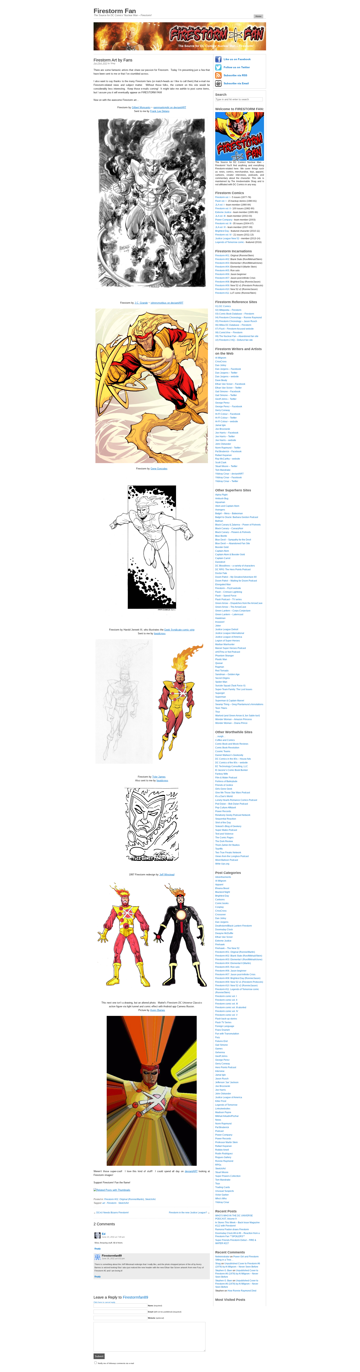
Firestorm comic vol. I (226, 996)
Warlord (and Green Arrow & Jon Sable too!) (237, 715)
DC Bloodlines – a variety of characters (235, 565)
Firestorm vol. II (223, 208)
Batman (219, 521)
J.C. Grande (141, 302)
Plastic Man (221, 659)
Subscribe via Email (236, 83)
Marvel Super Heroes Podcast (230, 648)
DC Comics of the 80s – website (231, 762)
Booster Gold (222, 547)
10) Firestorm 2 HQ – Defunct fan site (234, 340)
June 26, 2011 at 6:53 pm (113, 1258)
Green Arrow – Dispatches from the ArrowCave (238, 603)
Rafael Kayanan (223, 455)
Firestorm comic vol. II (226, 1000)
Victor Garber (222, 1194)
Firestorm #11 (222, 293)
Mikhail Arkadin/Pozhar (227, 1116)
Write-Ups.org (222, 863)
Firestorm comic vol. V (226, 1015)
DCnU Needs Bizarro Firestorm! (112, 1212)
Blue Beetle (221, 536)
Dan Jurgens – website (227, 376)
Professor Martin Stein (226, 1142)
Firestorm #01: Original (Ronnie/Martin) (124, 1199)
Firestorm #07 (222, 278)
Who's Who (221, 1198)
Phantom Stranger (224, 655)
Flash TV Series (223, 1022)
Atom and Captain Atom (227, 506)
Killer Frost (220, 1101)
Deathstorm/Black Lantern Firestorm (233, 925)
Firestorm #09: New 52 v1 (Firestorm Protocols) (239, 982)
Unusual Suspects (224, 1191)
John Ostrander (223, 444)
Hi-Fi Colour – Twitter (226, 417)
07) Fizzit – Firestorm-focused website (234, 328)
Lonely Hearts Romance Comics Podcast (236, 800)
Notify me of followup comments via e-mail (116, 1363)
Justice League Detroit (226, 629)
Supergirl (220, 693)
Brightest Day (222, 231)
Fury (217, 1037)
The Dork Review (224, 841)
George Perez (222, 402)
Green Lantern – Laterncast (229, 614)
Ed (103, 1233)
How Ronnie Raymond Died (242, 1290)
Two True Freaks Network (228, 852)
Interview (219, 1071)
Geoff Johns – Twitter (225, 399)
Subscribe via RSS (235, 75)
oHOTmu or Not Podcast (227, 652)
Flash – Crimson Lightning (228, 592)
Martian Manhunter (225, 644)
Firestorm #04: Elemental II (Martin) (233, 963)
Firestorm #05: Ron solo (227, 967)
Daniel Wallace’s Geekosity (229, 755)
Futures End (221, 1041)
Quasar (219, 663)
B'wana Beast (222, 888)
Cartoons (220, 899)
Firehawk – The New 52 (227, 948)
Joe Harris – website (225, 440)
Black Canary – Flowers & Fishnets (233, 532)
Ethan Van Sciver (224, 937)
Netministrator (222, 1256)
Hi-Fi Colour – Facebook (227, 414)
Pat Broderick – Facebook (228, 451)
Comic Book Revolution (227, 747)
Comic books (222, 903)
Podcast (219, 1131)
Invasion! (219, 622)
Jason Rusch (222, 1078)
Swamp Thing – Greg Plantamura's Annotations (239, 704)
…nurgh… (220, 736)
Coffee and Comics (225, 740)
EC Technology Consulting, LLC (231, 766)
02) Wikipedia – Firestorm (228, 310)
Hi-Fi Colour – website (226, 421)
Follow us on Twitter (237, 67)
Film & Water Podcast (226, 777)
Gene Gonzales (159, 468)
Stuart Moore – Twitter (226, 466)
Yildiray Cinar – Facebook (228, 477)
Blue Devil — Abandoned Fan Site (232, 543)
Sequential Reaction (225, 819)
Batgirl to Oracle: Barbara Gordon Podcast (236, 517)
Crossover (220, 914)
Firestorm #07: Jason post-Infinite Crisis (235, 974)
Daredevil (220, 562)
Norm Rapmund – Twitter (228, 447)
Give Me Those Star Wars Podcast (232, 792)
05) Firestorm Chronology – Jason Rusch (236, 321)
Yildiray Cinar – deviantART (229, 473)
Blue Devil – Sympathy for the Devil (233, 539)
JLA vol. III (220, 216)
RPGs (218, 1165)
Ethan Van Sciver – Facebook (230, 384)
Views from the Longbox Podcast (232, 856)
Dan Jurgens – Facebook (228, 369)
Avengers (220, 509)
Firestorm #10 (222, 289)
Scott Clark (220, 462)
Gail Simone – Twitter (226, 395)
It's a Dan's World (224, 796)
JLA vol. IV (220, 227)
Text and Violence (224, 833)
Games (219, 1048)
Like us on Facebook (237, 59)
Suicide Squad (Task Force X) (230, 685)
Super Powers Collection (228, 1176)
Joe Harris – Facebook (226, 432)
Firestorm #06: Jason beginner (230, 970)
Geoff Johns (221, 1056)
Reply (97, 1248)
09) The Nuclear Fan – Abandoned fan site (236, 336)
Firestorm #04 (222, 266)
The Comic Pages (224, 837)
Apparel (219, 884)
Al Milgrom (220, 357)
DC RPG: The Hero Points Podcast (232, 569)
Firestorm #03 (222, 263)
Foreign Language (224, 1026)
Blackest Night (222, 892)
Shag (112, 63)
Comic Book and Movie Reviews (231, 744)
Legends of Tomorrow (226, 1105)
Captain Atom (222, 551)
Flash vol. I (220, 201)
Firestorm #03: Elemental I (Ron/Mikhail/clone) (238, 959)
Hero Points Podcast (225, 1067)
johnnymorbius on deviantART (167, 302)
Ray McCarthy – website (227, 458)
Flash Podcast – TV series (228, 599)
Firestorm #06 (222, 274)
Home (258, 16)
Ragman (219, 667)
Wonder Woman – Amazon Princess (233, 719)
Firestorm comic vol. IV (226, 1011)
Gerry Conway (222, 410)
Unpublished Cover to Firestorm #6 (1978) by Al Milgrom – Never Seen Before (236, 1273)
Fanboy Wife (221, 774)
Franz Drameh (222, 1030)
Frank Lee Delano (159, 111)
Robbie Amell (222, 1150)
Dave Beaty (221, 380)
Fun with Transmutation (227, 1033)
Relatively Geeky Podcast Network (232, 815)
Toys (217, 1183)
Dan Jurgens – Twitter (226, 372)
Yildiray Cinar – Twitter (226, 481)
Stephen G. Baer (223, 1270)
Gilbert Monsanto (141, 107)
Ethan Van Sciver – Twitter (228, 387)
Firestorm (111, 1203)
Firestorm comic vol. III (226, 1003)
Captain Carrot (222, 558)
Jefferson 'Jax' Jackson (226, 1082)
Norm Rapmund (223, 1123)
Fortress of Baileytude (226, 781)
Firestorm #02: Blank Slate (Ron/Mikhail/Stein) (238, 955)
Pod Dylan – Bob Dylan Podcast (231, 804)
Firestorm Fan (115, 10)
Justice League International (229, 633)
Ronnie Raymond (224, 1161)
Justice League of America (228, 637)
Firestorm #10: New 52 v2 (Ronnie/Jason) (236, 985)
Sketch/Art (150, 1199)
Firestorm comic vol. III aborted (230, 1007)
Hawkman (220, 618)
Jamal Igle (220, 425)
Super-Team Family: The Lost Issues (233, 689)
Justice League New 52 (227, 238)
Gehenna (220, 1052)
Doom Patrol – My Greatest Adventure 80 (236, 577)
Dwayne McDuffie (224, 933)
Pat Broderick (222, 1127)
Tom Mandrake (222, 470)
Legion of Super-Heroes (227, 640)
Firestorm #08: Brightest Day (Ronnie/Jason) (237, 978)
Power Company (223, 219)
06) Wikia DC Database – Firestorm (233, 325)
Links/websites (222, 1108)
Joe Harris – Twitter (225, 436)
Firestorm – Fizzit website (228, 588)
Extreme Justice (223, 212)
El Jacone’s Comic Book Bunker (231, 770)
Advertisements (223, 877)
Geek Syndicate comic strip (179, 629)
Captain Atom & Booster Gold (230, 554)
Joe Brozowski (222, 429)
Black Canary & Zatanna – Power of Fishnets (238, 524)
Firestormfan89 (135, 1297)
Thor (217, 712)
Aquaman (220, 502)
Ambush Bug (221, 498)
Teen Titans (221, 708)
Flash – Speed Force (225, 595)
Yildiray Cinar (222, 1202)
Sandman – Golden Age (227, 674)
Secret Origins (222, 678)
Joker (218, 625)
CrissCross (220, 361)
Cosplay (219, 907)
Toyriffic (219, 848)
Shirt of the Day (223, 822)
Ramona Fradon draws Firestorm (232, 1229)
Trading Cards (222, 1187)
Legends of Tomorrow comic (229, 242)
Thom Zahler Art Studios (227, 845)
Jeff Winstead (166, 874)
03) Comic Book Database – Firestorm (234, 313)
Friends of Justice (224, 785)
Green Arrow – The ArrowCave (230, 607)
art (103, 1203)
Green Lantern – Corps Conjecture (232, 610)
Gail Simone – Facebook (227, 391)
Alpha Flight (221, 494)
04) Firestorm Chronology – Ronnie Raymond (238, 317)
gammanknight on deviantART (169, 107)
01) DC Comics (223, 306)
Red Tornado (222, 670)
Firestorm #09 (222, 285)
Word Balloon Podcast (226, 860)
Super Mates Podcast (226, 830)
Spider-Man (221, 682)
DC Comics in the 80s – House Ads (233, 759)
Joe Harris (220, 1090)
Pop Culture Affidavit (225, 807)
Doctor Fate (221, 573)
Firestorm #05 (222, 270)
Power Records (223, 811)
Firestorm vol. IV (223, 234)
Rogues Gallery (223, 1157)
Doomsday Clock (224, 929)
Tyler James (159, 776)
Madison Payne (223, 1112)
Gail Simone (221, 1045)
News (218, 1120)
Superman (220, 697)
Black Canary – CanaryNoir (229, 528)
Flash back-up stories (226, 1018)
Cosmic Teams (222, 751)
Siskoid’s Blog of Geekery (228, 826)
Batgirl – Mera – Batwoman (229, 513)
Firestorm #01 (222, 255)
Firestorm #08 (222, 281)
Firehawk (220, 944)
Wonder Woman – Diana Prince (231, 723)
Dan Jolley (220, 365)
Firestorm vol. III (223, 223)
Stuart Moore (221, 1172)
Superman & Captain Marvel (229, 700)
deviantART (191, 1171)
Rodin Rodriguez (224, 1153)
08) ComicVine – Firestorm (228, 332)
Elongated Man (223, 584)
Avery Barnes (157, 1010)
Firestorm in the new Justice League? (188, 1212)
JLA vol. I (219, 204)
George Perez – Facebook (228, 406)
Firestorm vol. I (222, 197)
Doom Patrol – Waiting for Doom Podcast (236, 580)
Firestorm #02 (222, 259)
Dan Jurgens (221, 922)
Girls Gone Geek (223, 789)
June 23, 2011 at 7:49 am (113, 1237)
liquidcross (160, 633)
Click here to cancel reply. (105, 1302)
